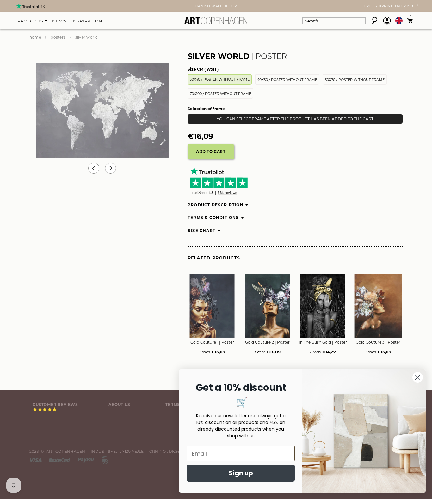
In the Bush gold (323, 342)
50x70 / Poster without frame (355, 80)
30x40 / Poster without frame (220, 79)
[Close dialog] (417, 377)
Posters (58, 37)
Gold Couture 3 (378, 342)
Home (35, 37)
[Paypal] (86, 459)
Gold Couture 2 (267, 342)
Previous (93, 168)
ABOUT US (119, 404)
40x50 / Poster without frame (287, 80)
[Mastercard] (60, 459)
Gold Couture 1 (212, 342)
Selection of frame (206, 108)
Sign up (241, 473)
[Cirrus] (105, 459)
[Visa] (36, 459)
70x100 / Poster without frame (220, 93)
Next (33, 6)
